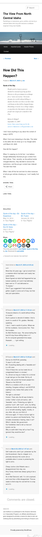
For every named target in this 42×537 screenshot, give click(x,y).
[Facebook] (33, 241)
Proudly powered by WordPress (21, 530)
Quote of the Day (32, 249)
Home (6, 47)
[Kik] (28, 245)
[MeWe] (10, 241)
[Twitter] (5, 245)
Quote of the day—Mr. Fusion (28, 214)
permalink (20, 251)
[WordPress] (24, 245)
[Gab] (5, 241)
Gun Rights (22, 249)
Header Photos (29, 47)
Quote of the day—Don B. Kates (10, 225)
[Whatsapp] (14, 241)
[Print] (24, 241)
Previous (7, 58)
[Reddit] (19, 241)
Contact (6, 51)
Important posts (16, 47)
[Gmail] (14, 245)
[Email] (28, 241)
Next (36, 58)
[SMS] (10, 245)
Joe (23, 80)
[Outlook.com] (19, 245)
